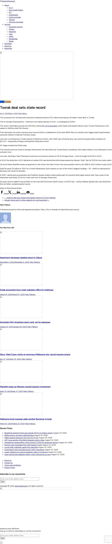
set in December (51, 126)
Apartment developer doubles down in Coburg (21, 257)
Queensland (13, 15)
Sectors (7, 24)
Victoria (12, 20)
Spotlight (8, 43)
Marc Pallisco (22, 114)
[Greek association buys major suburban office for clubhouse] (21, 285)
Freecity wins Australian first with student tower (23, 445)
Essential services (16, 27)
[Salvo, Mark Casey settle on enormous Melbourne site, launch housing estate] (21, 350)
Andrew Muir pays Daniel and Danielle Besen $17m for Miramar (29, 198)
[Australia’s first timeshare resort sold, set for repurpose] (21, 317)
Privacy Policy (9, 467)
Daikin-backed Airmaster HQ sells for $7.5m (21, 438)
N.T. (10, 12)
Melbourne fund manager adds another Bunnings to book (26, 419)
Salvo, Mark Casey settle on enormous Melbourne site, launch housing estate (35, 354)
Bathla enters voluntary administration (19, 435)
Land (10, 34)
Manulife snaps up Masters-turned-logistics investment (25, 386)
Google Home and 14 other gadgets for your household (26, 200)
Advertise (8, 48)
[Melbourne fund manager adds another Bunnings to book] (21, 414)
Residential (13, 39)
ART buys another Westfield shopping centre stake (24, 440)
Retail (11, 41)
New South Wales (16, 10)
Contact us (8, 463)
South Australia (15, 17)
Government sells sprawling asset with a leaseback (24, 450)
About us (7, 46)
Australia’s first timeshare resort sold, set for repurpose (25, 322)
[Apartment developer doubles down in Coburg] (21, 253)
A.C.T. (11, 8)
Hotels (11, 29)
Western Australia (16, 22)
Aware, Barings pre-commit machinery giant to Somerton (26, 452)
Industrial (12, 32)
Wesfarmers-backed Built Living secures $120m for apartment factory (31, 442)
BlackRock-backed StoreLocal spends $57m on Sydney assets (28, 433)
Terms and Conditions (12, 465)
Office (11, 36)
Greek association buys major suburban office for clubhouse (26, 289)
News (6, 5)
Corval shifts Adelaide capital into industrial (21, 447)
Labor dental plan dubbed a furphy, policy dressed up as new (27, 454)
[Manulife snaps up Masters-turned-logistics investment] (21, 382)
